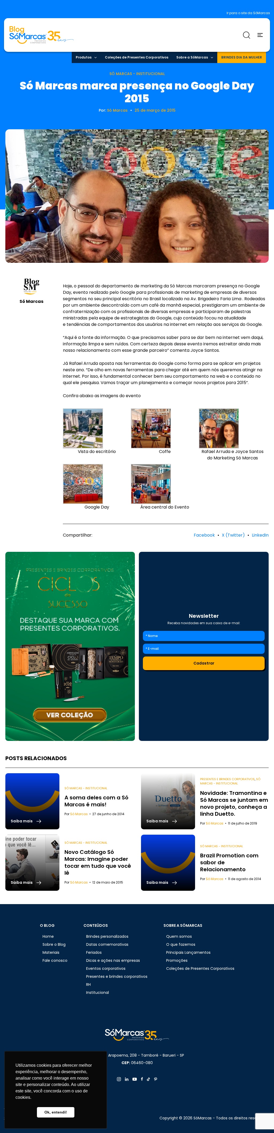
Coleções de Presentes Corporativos (136, 57)
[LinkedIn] (126, 1079)
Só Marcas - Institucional (137, 73)
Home (48, 936)
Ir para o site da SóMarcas (248, 13)
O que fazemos (180, 944)
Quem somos (179, 936)
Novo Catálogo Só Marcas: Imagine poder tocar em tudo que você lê (97, 862)
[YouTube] (134, 1079)
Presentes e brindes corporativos (227, 779)
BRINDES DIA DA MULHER (241, 57)
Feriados (94, 952)
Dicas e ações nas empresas (113, 960)
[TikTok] (148, 1079)
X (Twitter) (233, 535)
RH (88, 984)
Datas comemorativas (107, 944)
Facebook (204, 535)
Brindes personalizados (107, 936)
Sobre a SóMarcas (192, 57)
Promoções (177, 960)
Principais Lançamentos (188, 952)
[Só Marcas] (70, 646)
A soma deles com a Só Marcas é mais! (96, 801)
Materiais (51, 952)
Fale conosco (55, 960)
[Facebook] (142, 1079)
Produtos (84, 57)
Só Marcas (117, 110)
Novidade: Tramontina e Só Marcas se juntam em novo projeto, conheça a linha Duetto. (234, 803)
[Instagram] (119, 1079)
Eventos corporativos (105, 968)
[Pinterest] (155, 1079)
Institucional (97, 992)
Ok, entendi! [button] (55, 1112)
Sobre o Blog (54, 944)
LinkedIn (260, 535)
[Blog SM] (41, 35)
